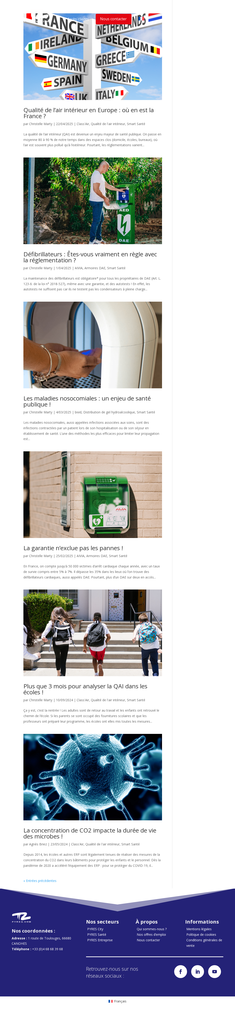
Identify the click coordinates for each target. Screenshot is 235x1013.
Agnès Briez (38, 844)
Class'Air (83, 124)
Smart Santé (136, 124)
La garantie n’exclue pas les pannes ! (73, 548)
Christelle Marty (40, 124)
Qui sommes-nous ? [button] (151, 10)
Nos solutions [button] (112, 10)
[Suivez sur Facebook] (180, 971)
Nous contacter (113, 18)
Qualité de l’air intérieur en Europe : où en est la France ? (88, 113)
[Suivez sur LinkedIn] (197, 971)
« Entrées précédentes (39, 881)
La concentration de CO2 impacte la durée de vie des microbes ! (89, 833)
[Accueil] (36, 16)
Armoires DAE (94, 268)
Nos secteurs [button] (78, 10)
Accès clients (78, 19)
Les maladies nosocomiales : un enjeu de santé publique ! (87, 401)
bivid (78, 412)
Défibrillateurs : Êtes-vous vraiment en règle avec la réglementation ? (90, 257)
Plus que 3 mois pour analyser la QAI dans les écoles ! (85, 689)
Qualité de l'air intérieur (108, 124)
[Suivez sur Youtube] (214, 971)
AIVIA (79, 268)
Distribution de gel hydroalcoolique (109, 412)
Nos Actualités (189, 10)
